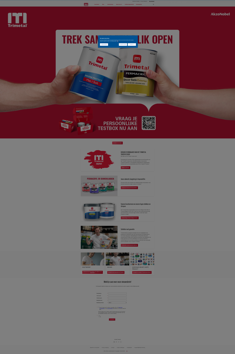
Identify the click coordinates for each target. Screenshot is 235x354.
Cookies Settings (104, 44)
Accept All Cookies (123, 44)
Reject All (132, 44)
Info (117, 41)
